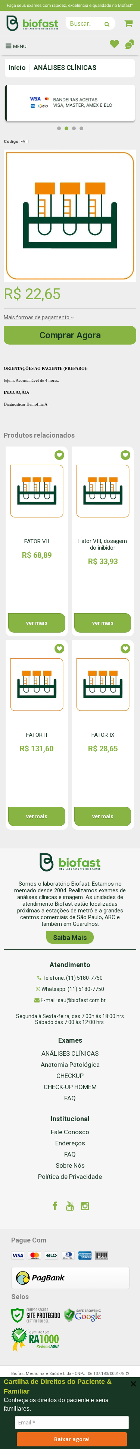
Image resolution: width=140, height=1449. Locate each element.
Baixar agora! (72, 1439)
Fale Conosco (70, 1132)
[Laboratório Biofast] (32, 23)
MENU (20, 46)
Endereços (70, 1143)
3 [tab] (74, 128)
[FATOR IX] (103, 735)
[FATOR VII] (37, 541)
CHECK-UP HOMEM (70, 1087)
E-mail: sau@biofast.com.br (73, 1000)
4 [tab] (81, 128)
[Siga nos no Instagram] (85, 1207)
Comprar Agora (70, 335)
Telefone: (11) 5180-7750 (72, 978)
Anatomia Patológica (70, 1064)
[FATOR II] (37, 735)
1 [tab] (59, 128)
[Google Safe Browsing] (82, 1314)
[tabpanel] (70, 104)
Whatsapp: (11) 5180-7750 (72, 989)
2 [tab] (66, 128)
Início (17, 67)
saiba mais (70, 937)
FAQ (70, 1098)
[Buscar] (107, 24)
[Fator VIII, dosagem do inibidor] (103, 541)
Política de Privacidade (70, 1176)
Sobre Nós (70, 1165)
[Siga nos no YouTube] (70, 1207)
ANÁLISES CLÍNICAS (65, 67)
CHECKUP (70, 1075)
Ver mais (36, 623)
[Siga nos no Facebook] (55, 1207)
